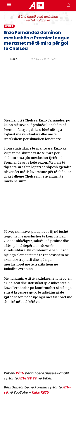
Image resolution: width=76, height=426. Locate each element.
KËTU (20, 373)
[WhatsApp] (59, 110)
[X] (42, 110)
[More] (68, 110)
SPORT (9, 26)
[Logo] (36, 5)
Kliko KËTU (40, 392)
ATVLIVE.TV (27, 378)
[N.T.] (7, 59)
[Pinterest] (51, 110)
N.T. (15, 59)
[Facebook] (34, 110)
